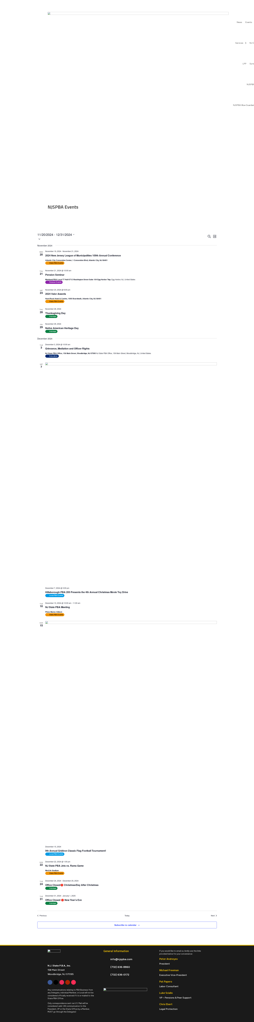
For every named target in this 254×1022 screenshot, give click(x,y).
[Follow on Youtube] (67, 982)
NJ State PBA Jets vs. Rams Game (64, 865)
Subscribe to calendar (125, 925)
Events (248, 22)
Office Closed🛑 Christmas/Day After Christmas (71, 885)
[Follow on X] (56, 982)
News (239, 22)
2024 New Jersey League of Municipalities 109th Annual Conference (83, 255)
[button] (122, 239)
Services (239, 43)
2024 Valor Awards (55, 293)
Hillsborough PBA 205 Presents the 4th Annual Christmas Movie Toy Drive (86, 592)
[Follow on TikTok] (73, 982)
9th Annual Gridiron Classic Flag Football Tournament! (75, 850)
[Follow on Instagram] (61, 982)
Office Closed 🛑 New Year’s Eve (63, 900)
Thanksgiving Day (55, 313)
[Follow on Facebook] (50, 982)
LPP (244, 63)
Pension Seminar (54, 274)
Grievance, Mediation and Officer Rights (67, 348)
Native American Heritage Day (62, 328)
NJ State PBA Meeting (57, 607)
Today (127, 915)
